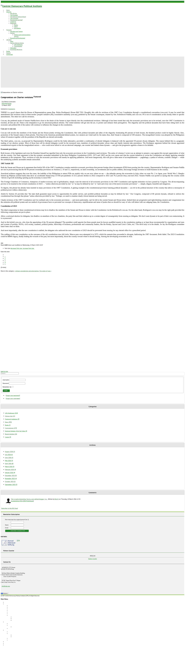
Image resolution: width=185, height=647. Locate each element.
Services (12, 33)
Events (8, 51)
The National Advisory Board (18, 17)
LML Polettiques (18, 44)
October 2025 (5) (10, 481)
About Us (8, 12)
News (11, 41)
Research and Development (17, 38)
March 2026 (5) (9, 466)
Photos (16, 25)
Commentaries (18, 46)
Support (8, 53)
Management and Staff (16, 20)
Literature (8, 40)
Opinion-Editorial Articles (17, 43)
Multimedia (13, 23)
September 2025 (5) (11, 484)
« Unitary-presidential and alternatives (27, 271)
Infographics (17, 28)
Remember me (7, 387)
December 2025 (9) (11, 475)
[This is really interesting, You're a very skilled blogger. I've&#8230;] (8, 500)
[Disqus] (92, 296)
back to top (4, 371)
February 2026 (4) (10, 469)
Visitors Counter (92, 559)
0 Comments (11, 109)
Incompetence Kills (17, 501)
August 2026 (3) (10, 452)
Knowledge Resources (16, 49)
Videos (16, 26)
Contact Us (13, 22)
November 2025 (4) (11, 478)
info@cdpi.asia (6, 586)
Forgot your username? (13, 398)
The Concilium (14, 18)
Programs (9, 30)
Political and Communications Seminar (22, 627)
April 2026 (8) (9, 463)
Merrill (57, 499)
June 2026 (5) (9, 458)
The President (14, 15)
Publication (13, 48)
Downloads (9, 54)
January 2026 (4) (10, 472)
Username (6, 380)
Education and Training (16, 31)
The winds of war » (45, 271)
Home (8, 10)
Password (6, 383)
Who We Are (13, 13)
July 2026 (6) (9, 455)
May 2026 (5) (9, 460)
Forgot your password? (13, 395)
